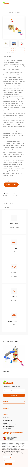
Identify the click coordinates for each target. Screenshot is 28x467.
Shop (8, 11)
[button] (24, 3)
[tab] (18, 204)
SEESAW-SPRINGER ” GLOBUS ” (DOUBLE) (12, 371)
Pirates (11, 12)
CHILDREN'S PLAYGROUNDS (18, 11)
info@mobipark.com (7, 420)
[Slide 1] (6, 43)
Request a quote (11, 184)
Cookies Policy (7, 457)
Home (4, 11)
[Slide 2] (14, 43)
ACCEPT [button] (8, 464)
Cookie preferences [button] (9, 460)
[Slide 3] (22, 43)
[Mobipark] (6, 3)
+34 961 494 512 (6, 417)
